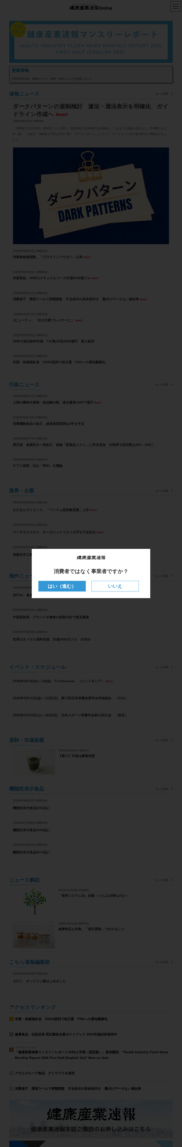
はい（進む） (62, 586)
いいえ (115, 586)
